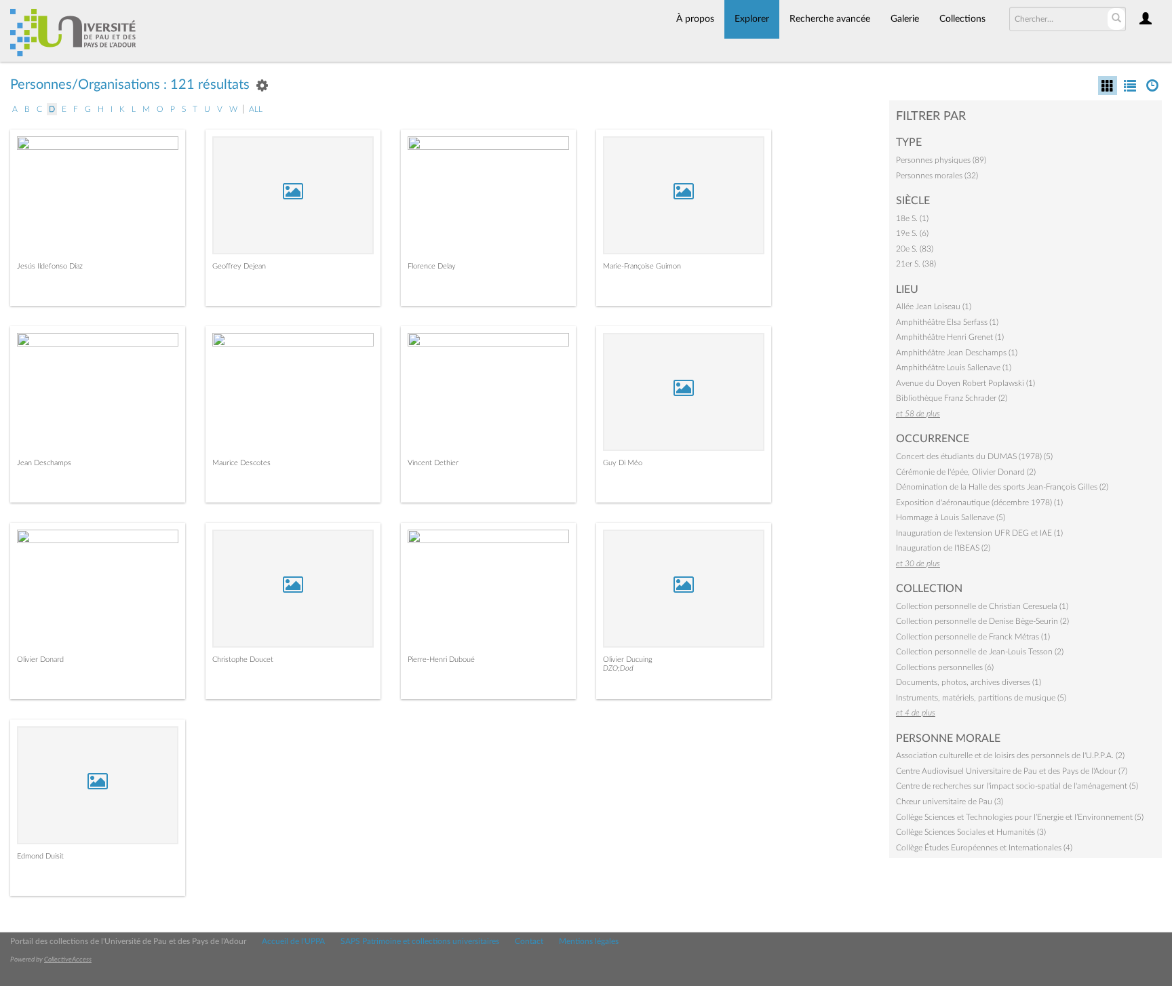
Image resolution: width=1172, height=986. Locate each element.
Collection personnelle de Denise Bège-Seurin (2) (982, 621)
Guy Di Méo (622, 463)
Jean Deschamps (44, 463)
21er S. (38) (916, 264)
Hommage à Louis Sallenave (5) (950, 517)
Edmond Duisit (40, 856)
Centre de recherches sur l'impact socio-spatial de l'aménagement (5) (1017, 786)
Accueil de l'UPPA (293, 941)
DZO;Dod (618, 668)
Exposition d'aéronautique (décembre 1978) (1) (979, 502)
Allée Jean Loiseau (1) (933, 306)
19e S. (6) (912, 233)
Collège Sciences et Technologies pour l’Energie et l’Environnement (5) (1020, 817)
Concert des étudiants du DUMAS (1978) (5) (974, 456)
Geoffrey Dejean (239, 266)
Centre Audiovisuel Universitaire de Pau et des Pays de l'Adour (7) (1011, 771)
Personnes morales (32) (937, 176)
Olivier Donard (40, 659)
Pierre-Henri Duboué (441, 659)
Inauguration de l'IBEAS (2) (943, 548)
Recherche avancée (829, 19)
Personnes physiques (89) (941, 160)
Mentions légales (589, 941)
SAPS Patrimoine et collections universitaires (419, 941)
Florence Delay (432, 266)
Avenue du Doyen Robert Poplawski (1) (965, 383)
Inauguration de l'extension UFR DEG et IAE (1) (979, 533)
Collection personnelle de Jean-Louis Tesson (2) (979, 652)
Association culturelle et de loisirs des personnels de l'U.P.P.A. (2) (1010, 755)
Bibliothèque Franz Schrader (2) (951, 398)
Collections (962, 19)
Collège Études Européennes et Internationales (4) (984, 848)
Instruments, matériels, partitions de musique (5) (981, 698)
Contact (529, 941)
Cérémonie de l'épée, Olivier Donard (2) (966, 472)
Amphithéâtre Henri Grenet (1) (950, 337)
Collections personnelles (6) (945, 667)
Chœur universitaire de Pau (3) (949, 801)
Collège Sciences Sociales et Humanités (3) (971, 832)
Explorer (752, 19)
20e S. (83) (914, 249)
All (255, 109)
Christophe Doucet (242, 659)
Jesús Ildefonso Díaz (50, 266)
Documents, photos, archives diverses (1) (968, 682)
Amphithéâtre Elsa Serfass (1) (947, 322)
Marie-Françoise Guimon (642, 266)
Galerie (905, 19)
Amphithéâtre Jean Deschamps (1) (956, 353)
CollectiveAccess (68, 959)
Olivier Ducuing (627, 659)
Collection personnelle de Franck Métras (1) (973, 637)
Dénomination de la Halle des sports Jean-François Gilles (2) (1002, 487)
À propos (695, 19)
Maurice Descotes (241, 463)
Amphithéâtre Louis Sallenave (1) (953, 367)
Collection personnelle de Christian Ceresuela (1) (982, 606)
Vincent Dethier (433, 463)
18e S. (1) (912, 218)
